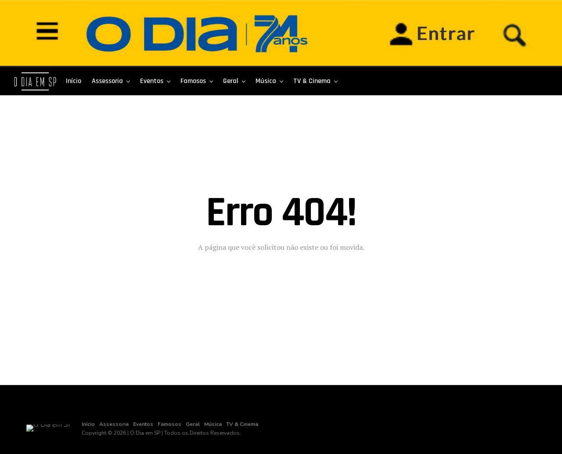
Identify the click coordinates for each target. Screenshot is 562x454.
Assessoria (107, 81)
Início (73, 81)
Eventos (151, 81)
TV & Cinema (312, 81)
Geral (230, 81)
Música (266, 81)
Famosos (193, 81)
